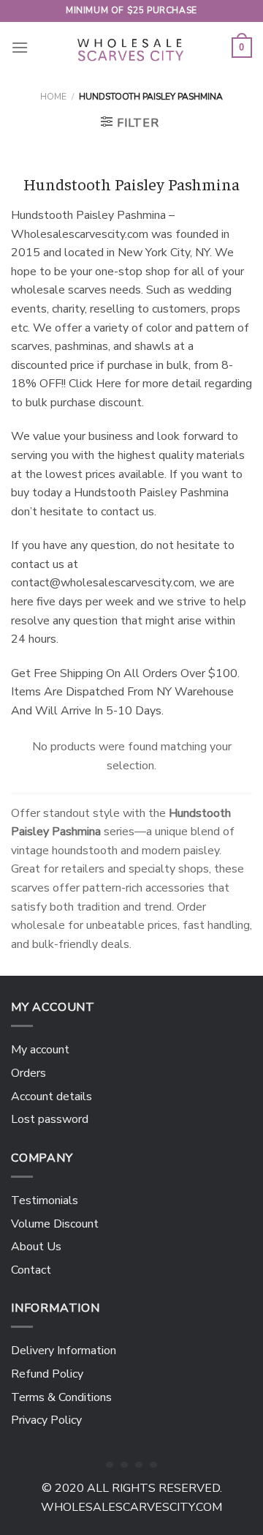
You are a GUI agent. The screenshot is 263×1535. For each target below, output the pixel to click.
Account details (51, 1096)
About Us (36, 1247)
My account (40, 1050)
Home (53, 96)
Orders (28, 1073)
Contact (31, 1270)
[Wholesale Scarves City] (131, 47)
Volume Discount (55, 1224)
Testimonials (44, 1200)
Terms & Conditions (61, 1397)
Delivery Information (63, 1350)
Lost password (49, 1119)
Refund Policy (47, 1374)
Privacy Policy (46, 1420)
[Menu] (19, 47)
